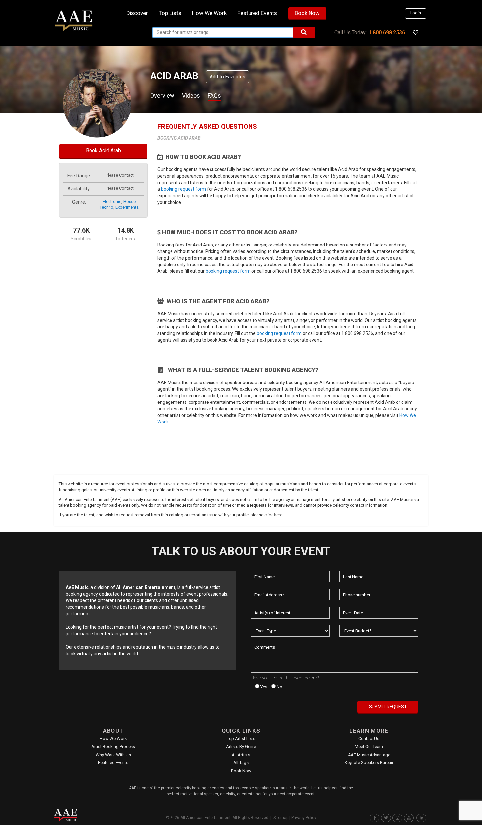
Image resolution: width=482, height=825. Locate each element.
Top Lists (170, 13)
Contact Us (368, 738)
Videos (191, 95)
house (129, 201)
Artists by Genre (241, 746)
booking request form (183, 189)
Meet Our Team (369, 746)
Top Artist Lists (241, 738)
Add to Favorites (227, 77)
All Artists (241, 754)
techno (106, 207)
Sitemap (280, 817)
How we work (209, 13)
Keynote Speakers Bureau (369, 762)
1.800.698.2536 (387, 32)
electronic (112, 201)
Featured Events (257, 13)
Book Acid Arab (103, 150)
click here (273, 514)
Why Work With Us (113, 754)
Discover (137, 13)
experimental (127, 207)
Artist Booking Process (113, 746)
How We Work (113, 738)
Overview (162, 95)
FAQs (214, 95)
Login (415, 12)
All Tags (241, 762)
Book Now (307, 13)
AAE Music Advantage (369, 754)
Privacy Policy (303, 817)
